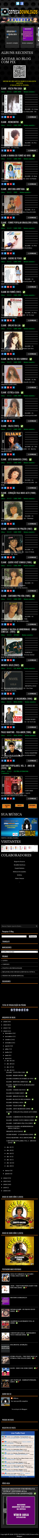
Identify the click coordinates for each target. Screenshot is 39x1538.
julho (7, 1049)
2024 (5, 1028)
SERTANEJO (17, 635)
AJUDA (4, 960)
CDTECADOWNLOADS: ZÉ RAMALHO (12, 1463)
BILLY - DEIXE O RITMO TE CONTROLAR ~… (16, 1474)
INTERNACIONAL (24, 771)
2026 (5, 1021)
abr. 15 (9, 1156)
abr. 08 (9, 1166)
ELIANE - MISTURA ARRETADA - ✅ (15, 189)
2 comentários (5, 773)
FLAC (15, 668)
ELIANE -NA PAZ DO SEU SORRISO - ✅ (16, 359)
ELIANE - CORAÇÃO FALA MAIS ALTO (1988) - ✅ (19, 494)
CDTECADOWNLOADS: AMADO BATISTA (13, 1447)
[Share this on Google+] (8, 117)
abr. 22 (9, 1153)
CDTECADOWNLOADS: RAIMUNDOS (12, 1450)
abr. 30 (9, 1060)
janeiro (7, 1173)
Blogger (24, 1409)
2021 (5, 1181)
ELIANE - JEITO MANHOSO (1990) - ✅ (16, 459)
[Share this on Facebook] (2, 117)
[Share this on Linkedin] (14, 117)
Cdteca (15, 1398)
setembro (8, 1043)
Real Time (17, 1476)
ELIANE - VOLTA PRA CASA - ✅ (13, 88)
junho (7, 1052)
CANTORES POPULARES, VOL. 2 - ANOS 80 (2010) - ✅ (18, 766)
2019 (5, 1187)
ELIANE (15, 92)
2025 (5, 1025)
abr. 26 (9, 1070)
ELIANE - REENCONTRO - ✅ (12, 122)
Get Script (11, 1476)
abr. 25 (9, 1147)
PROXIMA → (32, 806)
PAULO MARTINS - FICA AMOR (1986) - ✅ (18, 732)
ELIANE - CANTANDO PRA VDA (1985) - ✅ (18, 596)
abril (7, 1058)
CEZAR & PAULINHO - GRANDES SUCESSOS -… (15, 1454)
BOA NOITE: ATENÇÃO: (12, 43)
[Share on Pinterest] (11, 117)
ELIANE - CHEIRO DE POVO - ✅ (13, 258)
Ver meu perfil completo (19, 1401)
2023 (5, 1031)
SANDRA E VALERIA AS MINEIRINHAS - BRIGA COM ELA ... (20, 1127)
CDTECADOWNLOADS (8, 1459)
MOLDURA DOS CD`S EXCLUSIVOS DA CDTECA (18, 972)
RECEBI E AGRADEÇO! (27, 43)
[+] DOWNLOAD (32, 117)
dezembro (9, 1033)
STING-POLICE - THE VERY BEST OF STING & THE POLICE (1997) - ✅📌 (23, 1357)
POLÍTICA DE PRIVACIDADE (12, 968)
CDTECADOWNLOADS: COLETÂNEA (12, 1471)
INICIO (19, 805)
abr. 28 (9, 1064)
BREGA (15, 702)
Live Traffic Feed (18, 1433)
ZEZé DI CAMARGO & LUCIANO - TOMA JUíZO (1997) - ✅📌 (22, 1275)
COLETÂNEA (17, 771)
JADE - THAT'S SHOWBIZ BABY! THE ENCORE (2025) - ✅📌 (23, 1286)
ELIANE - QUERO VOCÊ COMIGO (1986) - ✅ (18, 562)
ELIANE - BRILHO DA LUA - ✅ (13, 325)
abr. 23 (9, 1150)
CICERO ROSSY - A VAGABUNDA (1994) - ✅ (19, 698)
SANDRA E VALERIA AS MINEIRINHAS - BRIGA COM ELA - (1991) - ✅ (19, 630)
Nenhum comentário (29, 92)
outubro (8, 1039)
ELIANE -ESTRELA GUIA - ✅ (12, 392)
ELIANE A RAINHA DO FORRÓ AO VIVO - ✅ (18, 155)
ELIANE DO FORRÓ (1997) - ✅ (13, 292)
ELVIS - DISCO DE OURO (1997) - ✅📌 (23, 1368)
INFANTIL (19, 668)
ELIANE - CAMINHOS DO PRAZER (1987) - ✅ (19, 529)
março (7, 1170)
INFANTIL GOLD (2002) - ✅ (12, 665)
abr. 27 (9, 1067)
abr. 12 (9, 1163)
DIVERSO (20, 702)
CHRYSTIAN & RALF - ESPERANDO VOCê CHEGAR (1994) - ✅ (23, 1334)
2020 (5, 1184)
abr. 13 (9, 1160)
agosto (7, 1046)
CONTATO (5, 964)
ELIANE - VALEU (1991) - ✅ (12, 426)
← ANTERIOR (6, 806)
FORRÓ (19, 92)
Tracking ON (24, 1476)
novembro (9, 1036)
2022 (5, 1178)
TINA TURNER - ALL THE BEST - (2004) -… (14, 1467)
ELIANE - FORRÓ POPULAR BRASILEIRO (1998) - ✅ (19, 223)
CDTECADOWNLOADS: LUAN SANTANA (17, 1438)
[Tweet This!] (5, 117)
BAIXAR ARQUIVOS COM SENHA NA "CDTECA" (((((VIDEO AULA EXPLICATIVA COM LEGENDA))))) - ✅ (19, 1491)
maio (7, 1055)
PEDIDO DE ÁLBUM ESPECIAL (13, 975)
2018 (5, 1191)
